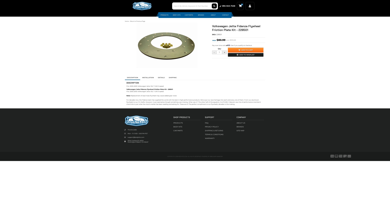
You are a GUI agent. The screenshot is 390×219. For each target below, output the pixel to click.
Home (127, 21)
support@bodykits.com (136, 137)
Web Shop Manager (216, 156)
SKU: (214, 34)
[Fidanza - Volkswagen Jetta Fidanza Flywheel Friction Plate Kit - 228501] (167, 45)
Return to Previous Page (137, 21)
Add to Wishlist (247, 55)
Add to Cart (247, 50)
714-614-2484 (132, 130)
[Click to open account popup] (249, 6)
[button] (195, 6)
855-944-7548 (228, 6)
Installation (148, 77)
